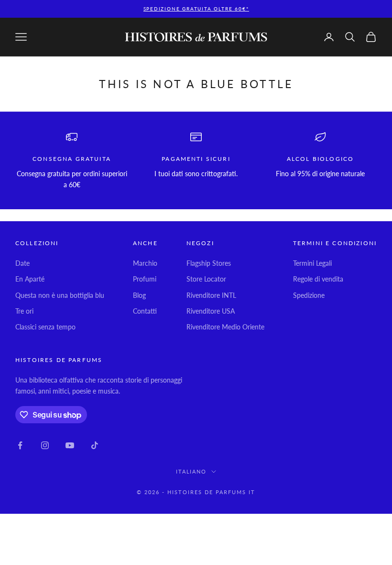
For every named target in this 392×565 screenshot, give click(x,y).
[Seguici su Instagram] (45, 445)
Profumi (144, 279)
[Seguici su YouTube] (70, 445)
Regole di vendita (318, 279)
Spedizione (309, 295)
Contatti (145, 311)
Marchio (145, 263)
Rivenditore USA (210, 311)
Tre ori (24, 311)
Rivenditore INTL (211, 295)
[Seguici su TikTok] (94, 445)
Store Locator (206, 279)
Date (22, 263)
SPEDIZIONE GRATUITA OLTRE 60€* (196, 8)
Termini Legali (312, 263)
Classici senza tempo (45, 327)
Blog (139, 295)
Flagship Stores (208, 263)
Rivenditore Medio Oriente (225, 327)
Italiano (191, 471)
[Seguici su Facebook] (20, 445)
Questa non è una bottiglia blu (59, 295)
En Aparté (29, 279)
